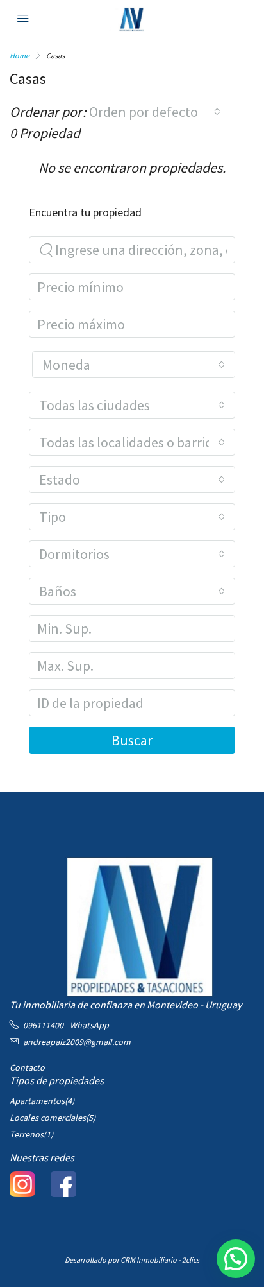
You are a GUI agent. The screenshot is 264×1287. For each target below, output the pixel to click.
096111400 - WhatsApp (66, 1025)
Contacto (27, 1067)
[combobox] (154, 111)
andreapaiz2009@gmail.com (77, 1042)
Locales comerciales (48, 1117)
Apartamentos (37, 1101)
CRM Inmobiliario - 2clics (159, 1260)
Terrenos (27, 1134)
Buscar (132, 740)
